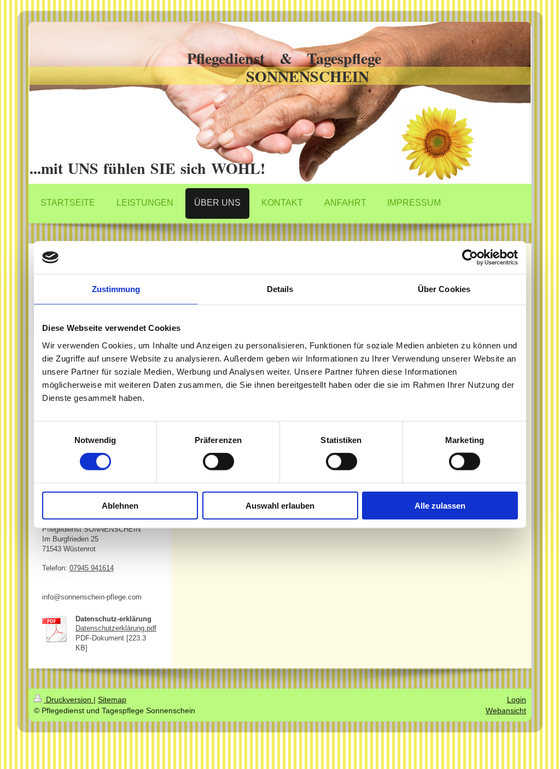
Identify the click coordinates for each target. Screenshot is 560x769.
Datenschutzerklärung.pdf (115, 628)
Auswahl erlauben (280, 505)
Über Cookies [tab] (444, 289)
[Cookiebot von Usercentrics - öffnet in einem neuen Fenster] (470, 257)
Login (516, 699)
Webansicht (506, 710)
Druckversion (69, 699)
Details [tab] (280, 289)
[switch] (218, 461)
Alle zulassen (440, 505)
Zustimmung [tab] (116, 289)
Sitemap (112, 699)
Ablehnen (120, 505)
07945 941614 (91, 568)
